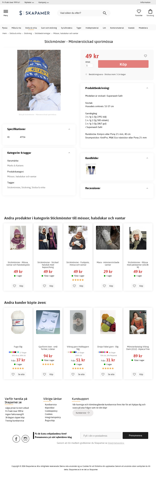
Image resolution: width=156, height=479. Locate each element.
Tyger (78, 28)
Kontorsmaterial (117, 28)
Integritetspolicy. (116, 442)
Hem (4, 33)
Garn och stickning (49, 28)
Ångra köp (50, 420)
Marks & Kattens (15, 165)
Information (145, 2)
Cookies (49, 414)
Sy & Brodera (66, 28)
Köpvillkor (50, 407)
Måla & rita (16, 28)
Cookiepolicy (51, 411)
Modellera (143, 28)
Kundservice (51, 404)
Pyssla (4, 28)
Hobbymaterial (92, 28)
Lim (104, 28)
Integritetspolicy (53, 417)
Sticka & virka (31, 28)
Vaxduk (131, 28)
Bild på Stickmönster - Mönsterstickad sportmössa (37, 114)
